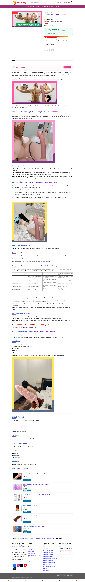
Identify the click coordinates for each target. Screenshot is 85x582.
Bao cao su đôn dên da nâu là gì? (31, 516)
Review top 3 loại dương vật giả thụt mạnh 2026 (34, 473)
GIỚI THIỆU (32, 6)
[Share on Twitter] (47, 50)
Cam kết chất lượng (47, 570)
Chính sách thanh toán (48, 552)
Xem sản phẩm (27, 490)
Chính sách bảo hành (48, 560)
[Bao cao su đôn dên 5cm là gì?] (17, 508)
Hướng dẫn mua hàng (48, 550)
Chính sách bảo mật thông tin (49, 562)
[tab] (13, 61)
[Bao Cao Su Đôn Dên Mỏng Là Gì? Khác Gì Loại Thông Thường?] (17, 497)
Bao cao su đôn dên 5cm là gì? (30, 505)
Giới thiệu (45, 548)
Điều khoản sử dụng (47, 564)
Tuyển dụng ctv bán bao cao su (35, 549)
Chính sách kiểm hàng (48, 556)
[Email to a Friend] (49, 50)
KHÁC (51, 12)
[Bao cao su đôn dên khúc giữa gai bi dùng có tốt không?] (17, 487)
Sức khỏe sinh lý (50, 6)
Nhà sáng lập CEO (32, 553)
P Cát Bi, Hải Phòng (20, 546)
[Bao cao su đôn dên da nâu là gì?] (17, 518)
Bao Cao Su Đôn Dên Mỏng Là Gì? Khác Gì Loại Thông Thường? (38, 494)
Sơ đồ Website (31, 563)
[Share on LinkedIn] (53, 50)
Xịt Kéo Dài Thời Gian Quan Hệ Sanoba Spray (34, 526)
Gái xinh (44, 6)
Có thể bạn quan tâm (32, 559)
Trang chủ (46, 12)
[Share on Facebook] (45, 50)
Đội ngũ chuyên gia (32, 551)
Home (27, 6)
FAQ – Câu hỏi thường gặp (49, 566)
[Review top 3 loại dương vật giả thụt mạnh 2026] (17, 476)
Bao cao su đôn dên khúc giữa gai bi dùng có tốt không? (36, 484)
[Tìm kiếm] (45, 2)
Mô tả (13, 61)
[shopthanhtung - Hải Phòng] (20, 2)
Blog (29, 561)
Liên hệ (57, 6)
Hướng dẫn (38, 6)
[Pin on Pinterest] (51, 50)
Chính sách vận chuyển (48, 554)
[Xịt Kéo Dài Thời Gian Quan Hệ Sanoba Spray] (17, 529)
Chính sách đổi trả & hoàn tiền (50, 558)
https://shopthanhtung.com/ (22, 335)
